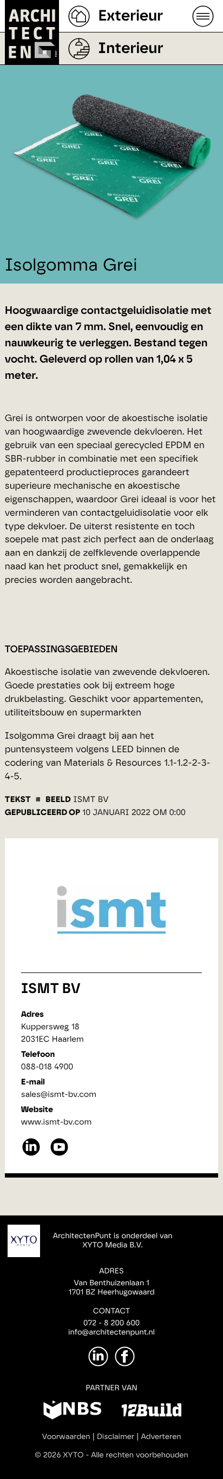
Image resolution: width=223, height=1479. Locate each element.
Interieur (130, 48)
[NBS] (72, 1412)
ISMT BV (51, 989)
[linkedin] (31, 1155)
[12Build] (151, 1412)
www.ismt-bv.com (56, 1122)
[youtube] (59, 1155)
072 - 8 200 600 (111, 1323)
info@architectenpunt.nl (111, 1332)
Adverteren (161, 1437)
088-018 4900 (47, 1067)
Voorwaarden (66, 1437)
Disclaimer (115, 1437)
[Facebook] (125, 1356)
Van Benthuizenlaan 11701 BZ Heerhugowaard (111, 1287)
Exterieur (130, 16)
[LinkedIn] (98, 1356)
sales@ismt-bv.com (58, 1094)
